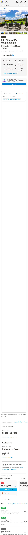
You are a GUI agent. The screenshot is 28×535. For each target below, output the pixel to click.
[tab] (8, 93)
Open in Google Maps (15, 99)
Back (4, 8)
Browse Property (5, 5)
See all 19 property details (10, 73)
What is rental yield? (7, 457)
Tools (24, 5)
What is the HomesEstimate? (9, 437)
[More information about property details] (13, 55)
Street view (6, 99)
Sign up (21, 2)
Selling (19, 5)
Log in (25, 2)
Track (14, 84)
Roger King (6, 493)
